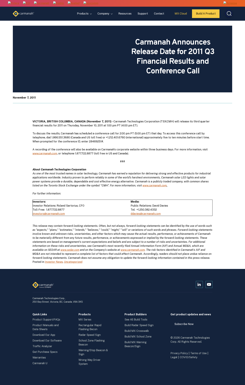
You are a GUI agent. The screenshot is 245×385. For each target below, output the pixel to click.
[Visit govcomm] (91, 3)
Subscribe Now (185, 325)
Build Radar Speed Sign (139, 325)
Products (82, 13)
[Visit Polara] (13, 3)
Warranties (39, 357)
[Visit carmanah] (41, 3)
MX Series (84, 319)
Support (143, 13)
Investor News (54, 261)
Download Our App (43, 334)
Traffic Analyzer (42, 346)
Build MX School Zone (138, 336)
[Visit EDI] (26, 3)
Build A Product (206, 15)
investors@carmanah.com (49, 213)
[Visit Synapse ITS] (230, 3)
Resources (125, 13)
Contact (159, 13)
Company (103, 13)
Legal (173, 357)
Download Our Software (47, 340)
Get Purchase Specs (45, 351)
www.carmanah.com (44, 153)
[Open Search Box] (229, 13)
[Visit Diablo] (58, 3)
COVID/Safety (188, 357)
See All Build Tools (135, 319)
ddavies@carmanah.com (146, 213)
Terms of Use (198, 353)
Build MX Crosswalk (136, 330)
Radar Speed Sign (89, 334)
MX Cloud (181, 15)
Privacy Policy (179, 353)
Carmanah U (39, 363)
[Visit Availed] (74, 3)
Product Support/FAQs (46, 319)
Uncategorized (73, 261)
